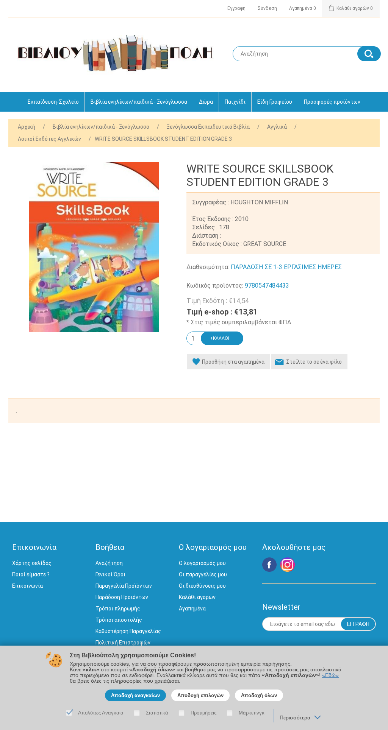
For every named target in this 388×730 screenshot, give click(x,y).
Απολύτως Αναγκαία (101, 713)
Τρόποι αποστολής (118, 620)
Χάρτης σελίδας (32, 563)
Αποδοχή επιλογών (200, 695)
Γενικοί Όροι (110, 574)
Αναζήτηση (109, 563)
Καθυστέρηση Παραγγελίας (128, 631)
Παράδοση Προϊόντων (121, 597)
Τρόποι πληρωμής (117, 608)
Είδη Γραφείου (274, 102)
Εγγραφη (236, 8)
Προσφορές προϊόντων (332, 102)
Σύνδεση (267, 8)
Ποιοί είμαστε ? (31, 574)
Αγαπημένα (192, 608)
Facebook (269, 564)
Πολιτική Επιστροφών (122, 643)
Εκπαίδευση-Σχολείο (53, 102)
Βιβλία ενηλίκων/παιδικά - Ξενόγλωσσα (139, 102)
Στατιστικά (157, 713)
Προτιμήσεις (203, 713)
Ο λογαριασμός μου (202, 563)
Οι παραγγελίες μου (203, 574)
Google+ (287, 564)
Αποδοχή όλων (259, 695)
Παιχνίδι (235, 102)
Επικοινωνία (27, 586)
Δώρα (206, 102)
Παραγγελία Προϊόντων (123, 586)
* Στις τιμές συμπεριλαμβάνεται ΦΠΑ (238, 322)
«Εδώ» (330, 675)
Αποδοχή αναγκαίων (135, 695)
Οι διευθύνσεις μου (202, 586)
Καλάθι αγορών (197, 597)
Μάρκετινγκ (251, 713)
